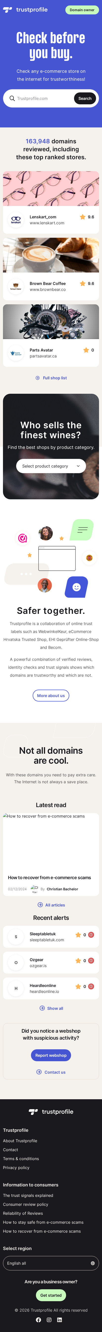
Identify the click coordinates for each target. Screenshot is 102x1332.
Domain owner (82, 10)
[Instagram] (49, 1320)
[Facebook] (38, 1320)
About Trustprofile (20, 1140)
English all (16, 1263)
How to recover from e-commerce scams (42, 1231)
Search (85, 98)
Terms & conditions (21, 1158)
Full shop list (54, 377)
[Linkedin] (59, 1320)
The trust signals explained (28, 1195)
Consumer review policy (25, 1204)
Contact (10, 1149)
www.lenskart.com (47, 222)
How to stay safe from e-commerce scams (43, 1222)
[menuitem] (51, 1141)
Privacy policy (16, 1167)
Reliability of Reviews (23, 1213)
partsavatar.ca (43, 355)
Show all (54, 1008)
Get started (51, 1295)
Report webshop (51, 1055)
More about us (51, 695)
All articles (54, 904)
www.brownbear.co (48, 289)
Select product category (45, 466)
